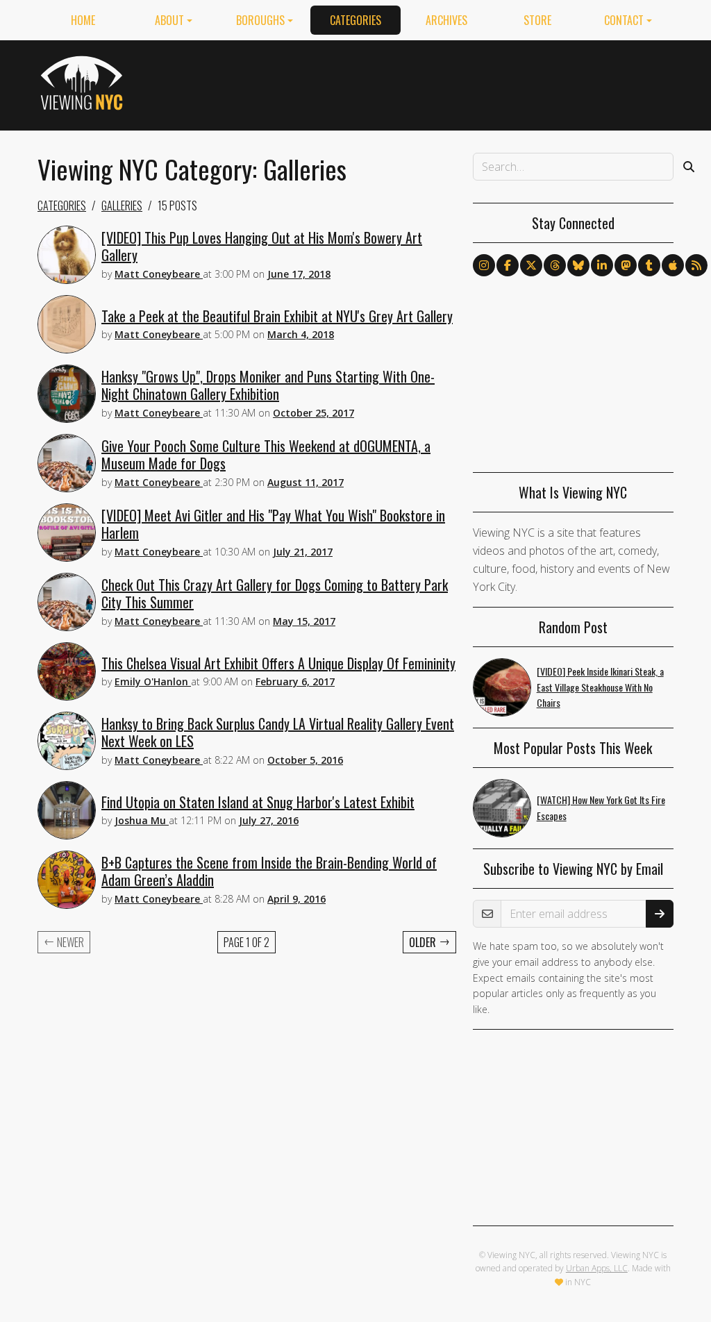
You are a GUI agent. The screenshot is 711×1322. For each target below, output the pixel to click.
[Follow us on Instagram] (484, 265)
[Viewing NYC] (83, 82)
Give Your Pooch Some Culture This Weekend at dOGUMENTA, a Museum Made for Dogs (265, 454)
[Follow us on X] (531, 265)
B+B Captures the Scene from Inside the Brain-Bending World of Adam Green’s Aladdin (269, 871)
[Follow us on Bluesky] (578, 265)
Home (83, 20)
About (169, 20)
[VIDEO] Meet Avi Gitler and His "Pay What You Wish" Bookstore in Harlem (273, 524)
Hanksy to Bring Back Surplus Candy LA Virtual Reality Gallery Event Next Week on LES (277, 732)
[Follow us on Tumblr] (649, 265)
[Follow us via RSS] (696, 265)
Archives (446, 20)
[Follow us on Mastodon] (625, 265)
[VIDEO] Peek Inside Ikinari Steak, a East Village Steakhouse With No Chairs (600, 687)
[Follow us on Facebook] (507, 265)
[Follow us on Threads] (555, 265)
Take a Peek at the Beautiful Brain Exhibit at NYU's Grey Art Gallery (277, 316)
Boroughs (260, 20)
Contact (624, 20)
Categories (355, 20)
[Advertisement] (421, 82)
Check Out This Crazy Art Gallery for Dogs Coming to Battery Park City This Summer (274, 593)
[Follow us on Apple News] (673, 265)
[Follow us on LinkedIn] (602, 265)
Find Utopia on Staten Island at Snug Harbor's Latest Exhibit (258, 802)
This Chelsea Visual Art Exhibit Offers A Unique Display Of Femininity (278, 663)
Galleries (121, 205)
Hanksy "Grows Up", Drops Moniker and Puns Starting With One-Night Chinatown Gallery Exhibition (268, 385)
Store (537, 20)
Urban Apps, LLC (597, 1268)
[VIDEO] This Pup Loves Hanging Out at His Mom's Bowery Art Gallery (261, 246)
